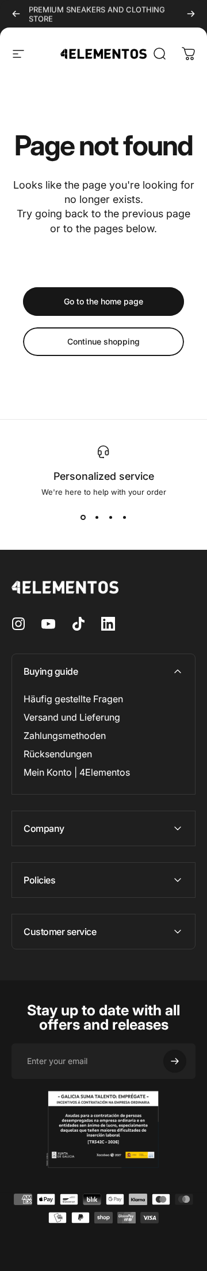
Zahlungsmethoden (65, 735)
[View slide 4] (124, 517)
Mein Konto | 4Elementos (77, 772)
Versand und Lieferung (72, 717)
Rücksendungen (58, 754)
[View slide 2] (96, 517)
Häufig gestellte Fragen (73, 699)
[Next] (191, 14)
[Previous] (16, 14)
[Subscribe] (174, 1061)
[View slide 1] (83, 517)
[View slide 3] (110, 517)
